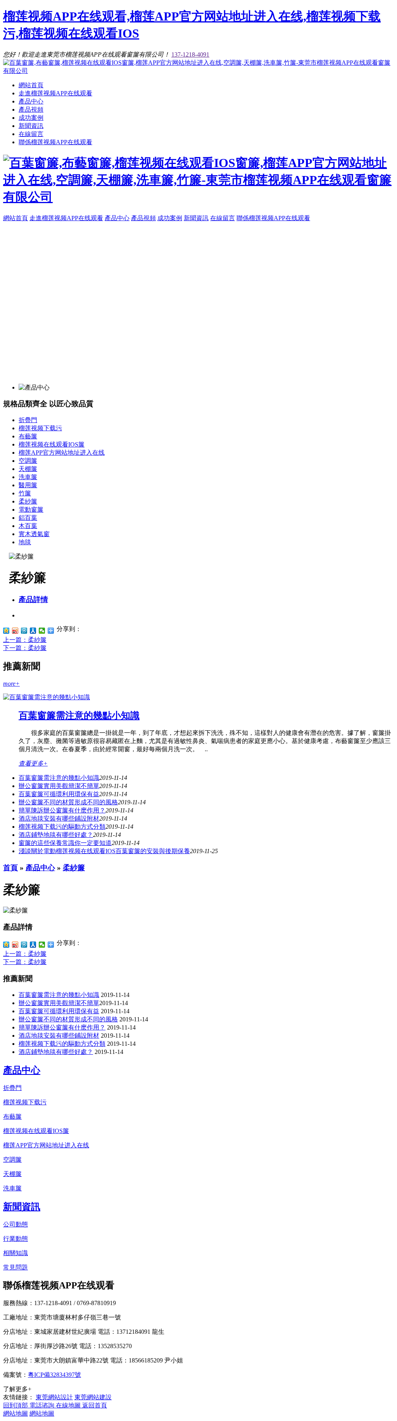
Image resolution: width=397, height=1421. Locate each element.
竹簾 (25, 493)
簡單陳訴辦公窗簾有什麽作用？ (62, 810)
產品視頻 (31, 109)
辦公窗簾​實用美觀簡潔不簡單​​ (59, 786)
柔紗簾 (28, 501)
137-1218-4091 (190, 54)
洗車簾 (28, 477)
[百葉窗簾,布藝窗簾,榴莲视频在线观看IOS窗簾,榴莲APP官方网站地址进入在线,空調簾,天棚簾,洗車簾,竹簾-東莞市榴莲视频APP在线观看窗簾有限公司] (198, 70)
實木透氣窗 (34, 534)
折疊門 (28, 420)
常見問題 (15, 1267)
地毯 (25, 542)
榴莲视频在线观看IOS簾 (52, 444)
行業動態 (15, 1238)
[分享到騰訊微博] (24, 631)
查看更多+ (33, 763)
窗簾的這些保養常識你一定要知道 (65, 843)
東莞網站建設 (93, 1397)
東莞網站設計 (54, 1397)
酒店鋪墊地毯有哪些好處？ (56, 834)
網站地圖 (15, 1413)
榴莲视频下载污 (40, 428)
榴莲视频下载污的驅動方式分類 (62, 826)
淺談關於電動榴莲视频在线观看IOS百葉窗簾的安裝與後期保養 (104, 851)
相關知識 (15, 1253)
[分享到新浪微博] (15, 631)
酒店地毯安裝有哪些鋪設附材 (59, 818)
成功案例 (31, 117)
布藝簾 (28, 436)
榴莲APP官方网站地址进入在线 (62, 452)
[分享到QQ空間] (6, 631)
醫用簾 (28, 485)
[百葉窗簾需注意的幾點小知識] (46, 697)
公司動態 (15, 1224)
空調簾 (28, 460)
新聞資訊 (31, 125)
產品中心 (31, 101)
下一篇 (25, 648)
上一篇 (25, 639)
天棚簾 (28, 469)
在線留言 (31, 134)
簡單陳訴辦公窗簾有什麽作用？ (62, 1027)
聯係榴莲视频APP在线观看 (55, 142)
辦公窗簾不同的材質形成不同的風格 (68, 802)
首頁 (10, 868)
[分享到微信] (42, 631)
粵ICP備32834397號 (54, 1374)
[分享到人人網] (33, 631)
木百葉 (28, 526)
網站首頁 (31, 85)
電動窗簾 (31, 509)
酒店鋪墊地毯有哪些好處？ (56, 1052)
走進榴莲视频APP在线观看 (55, 93)
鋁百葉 (28, 517)
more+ (11, 683)
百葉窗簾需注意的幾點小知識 (79, 715)
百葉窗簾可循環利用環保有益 (59, 794)
